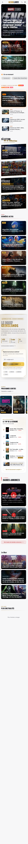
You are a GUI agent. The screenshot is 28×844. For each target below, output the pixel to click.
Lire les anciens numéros (7, 345)
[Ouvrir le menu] (25, 2)
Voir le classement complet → (14, 469)
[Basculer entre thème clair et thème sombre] (22, 2)
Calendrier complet (6, 391)
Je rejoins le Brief (13, 364)
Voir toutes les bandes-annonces (13, 542)
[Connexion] (2, 2)
